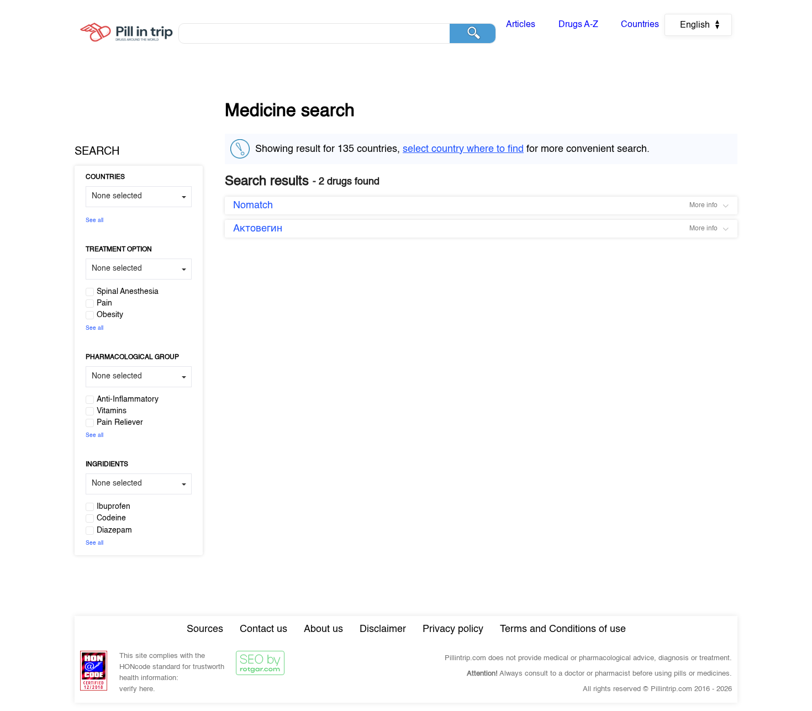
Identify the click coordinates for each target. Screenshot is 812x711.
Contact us (263, 629)
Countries (640, 24)
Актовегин (257, 229)
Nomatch (253, 205)
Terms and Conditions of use (563, 629)
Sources (205, 629)
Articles (520, 24)
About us (323, 629)
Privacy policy (453, 629)
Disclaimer (383, 629)
